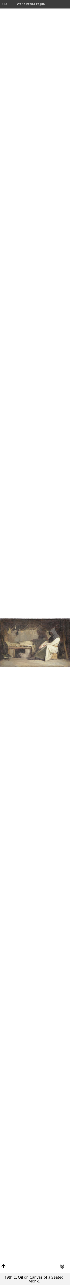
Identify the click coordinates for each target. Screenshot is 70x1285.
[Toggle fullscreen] (48, 4)
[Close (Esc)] (65, 4)
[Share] (57, 4)
